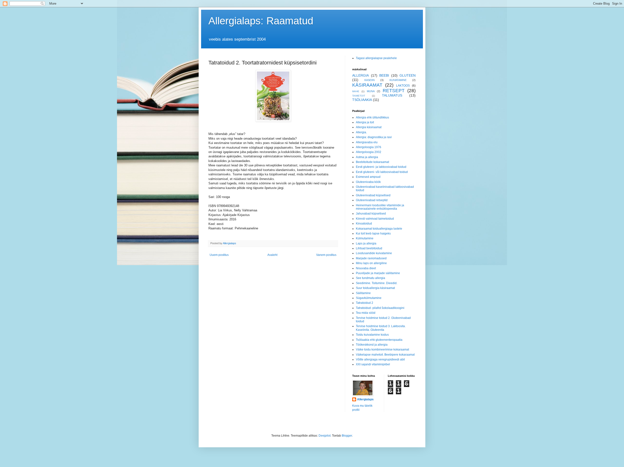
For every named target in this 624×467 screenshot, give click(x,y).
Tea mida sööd (365, 312)
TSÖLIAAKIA (362, 100)
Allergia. (361, 132)
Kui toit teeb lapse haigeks (373, 233)
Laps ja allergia (366, 243)
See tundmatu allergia (370, 278)
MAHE (355, 91)
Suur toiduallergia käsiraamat (375, 288)
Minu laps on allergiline (371, 263)
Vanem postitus (326, 255)
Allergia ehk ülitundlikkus (372, 117)
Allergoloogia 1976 (368, 147)
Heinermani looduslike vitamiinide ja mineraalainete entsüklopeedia (380, 207)
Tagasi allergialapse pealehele (376, 58)
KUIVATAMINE (398, 80)
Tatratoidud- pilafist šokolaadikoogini (380, 308)
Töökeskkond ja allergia (372, 344)
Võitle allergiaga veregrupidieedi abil (380, 359)
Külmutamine (364, 238)
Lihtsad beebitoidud (369, 248)
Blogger (347, 435)
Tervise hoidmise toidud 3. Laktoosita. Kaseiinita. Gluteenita (381, 327)
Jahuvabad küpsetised (371, 213)
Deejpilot (325, 435)
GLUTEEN (408, 75)
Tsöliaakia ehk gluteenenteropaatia (379, 339)
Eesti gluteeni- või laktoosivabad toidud (382, 172)
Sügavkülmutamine (368, 298)
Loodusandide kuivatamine (374, 253)
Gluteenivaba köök (368, 182)
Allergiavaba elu (367, 142)
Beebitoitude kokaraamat (372, 162)
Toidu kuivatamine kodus (372, 334)
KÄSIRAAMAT (367, 85)
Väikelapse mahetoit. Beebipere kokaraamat (385, 354)
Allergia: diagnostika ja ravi (374, 137)
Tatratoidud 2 (364, 303)
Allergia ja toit (365, 122)
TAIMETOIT (358, 95)
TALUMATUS (392, 95)
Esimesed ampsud (368, 177)
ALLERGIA (360, 75)
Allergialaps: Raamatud (260, 21)
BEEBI (384, 75)
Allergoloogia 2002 (368, 152)
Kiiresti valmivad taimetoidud (375, 218)
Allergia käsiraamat (368, 127)
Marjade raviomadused (371, 258)
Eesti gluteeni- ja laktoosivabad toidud (381, 167)
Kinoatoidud (364, 223)
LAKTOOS (403, 85)
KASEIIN (369, 80)
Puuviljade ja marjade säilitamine (378, 273)
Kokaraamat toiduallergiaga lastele (379, 228)
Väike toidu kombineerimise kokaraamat (382, 349)
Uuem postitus (219, 255)
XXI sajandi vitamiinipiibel (373, 364)
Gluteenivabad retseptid (372, 200)
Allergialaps (365, 399)
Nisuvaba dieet (366, 268)
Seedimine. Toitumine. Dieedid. (376, 283)
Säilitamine (363, 293)
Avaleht (272, 255)
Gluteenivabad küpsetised (373, 195)
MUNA (371, 91)
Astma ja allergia (367, 157)
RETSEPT (394, 90)
